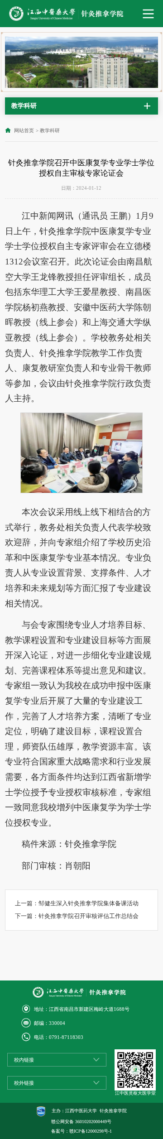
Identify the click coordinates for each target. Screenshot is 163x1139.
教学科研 (50, 130)
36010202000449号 (93, 1121)
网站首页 (24, 130)
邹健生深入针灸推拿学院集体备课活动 (88, 903)
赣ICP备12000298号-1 (90, 1131)
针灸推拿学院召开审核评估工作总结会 (88, 916)
